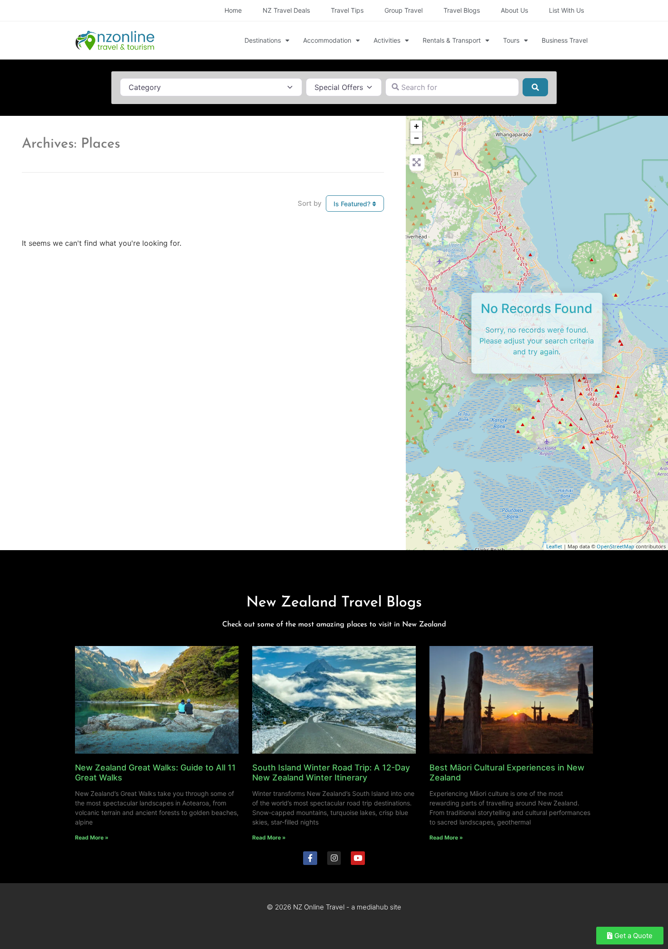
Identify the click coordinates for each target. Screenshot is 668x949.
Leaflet (554, 546)
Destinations (262, 40)
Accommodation (327, 40)
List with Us (566, 10)
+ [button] (416, 126)
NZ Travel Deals (286, 10)
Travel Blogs (462, 10)
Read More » (92, 837)
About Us (514, 10)
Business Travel (565, 40)
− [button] (416, 138)
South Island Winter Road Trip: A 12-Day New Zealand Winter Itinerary (331, 772)
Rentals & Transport (452, 40)
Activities (387, 40)
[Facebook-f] (310, 858)
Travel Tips (347, 10)
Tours (511, 40)
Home (233, 10)
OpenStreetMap (615, 546)
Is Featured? (353, 204)
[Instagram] (334, 858)
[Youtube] (358, 858)
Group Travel (403, 10)
